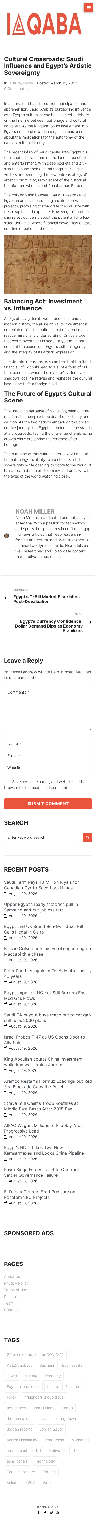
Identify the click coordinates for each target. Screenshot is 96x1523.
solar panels (17, 1461)
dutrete (31, 1376)
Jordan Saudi (51, 1429)
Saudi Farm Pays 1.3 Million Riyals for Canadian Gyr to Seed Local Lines (41, 884)
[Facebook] (39, 1512)
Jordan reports (19, 1429)
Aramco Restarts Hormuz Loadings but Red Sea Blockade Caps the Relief (48, 1083)
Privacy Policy (16, 1283)
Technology (45, 1461)
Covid (12, 1376)
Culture (14, 83)
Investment (16, 1408)
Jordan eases (18, 1418)
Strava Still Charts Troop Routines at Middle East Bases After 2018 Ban (41, 1106)
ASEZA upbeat (19, 1365)
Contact (11, 1310)
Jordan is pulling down (57, 1418)
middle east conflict (24, 1450)
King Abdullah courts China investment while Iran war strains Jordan (43, 1061)
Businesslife (72, 1365)
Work (47, 1482)
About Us (12, 1276)
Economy (53, 1376)
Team (9, 1303)
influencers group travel (44, 1397)
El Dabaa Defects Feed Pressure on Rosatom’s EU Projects (39, 1194)
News (28, 83)
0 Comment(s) (16, 88)
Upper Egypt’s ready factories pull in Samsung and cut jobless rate (41, 907)
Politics (80, 1450)
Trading (49, 1471)
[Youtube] (57, 1512)
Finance (72, 1386)
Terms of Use (15, 1290)
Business (47, 1365)
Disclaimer (13, 1296)
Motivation (58, 1450)
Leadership (54, 1440)
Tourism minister (21, 1471)
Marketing (80, 1440)
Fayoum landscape (23, 1386)
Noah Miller (34, 511)
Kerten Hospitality (22, 1440)
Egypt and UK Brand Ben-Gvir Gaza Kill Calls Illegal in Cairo (43, 929)
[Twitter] (45, 1512)
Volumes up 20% (21, 1482)
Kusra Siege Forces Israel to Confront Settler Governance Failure (41, 1172)
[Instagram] (51, 1512)
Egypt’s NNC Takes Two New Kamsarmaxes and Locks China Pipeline (44, 1150)
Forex (11, 1397)
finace (52, 1386)
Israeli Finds (44, 1408)
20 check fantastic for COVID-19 (35, 1354)
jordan (67, 1408)
